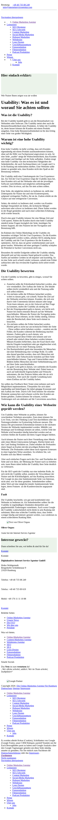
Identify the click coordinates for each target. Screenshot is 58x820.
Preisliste (11, 627)
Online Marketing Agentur (18, 693)
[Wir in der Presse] (4, 2)
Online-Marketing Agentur (18, 617)
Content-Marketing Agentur (19, 639)
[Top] (2, 815)
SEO (9, 644)
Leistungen (12, 695)
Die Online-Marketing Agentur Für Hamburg (37, 686)
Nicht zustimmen (8, 758)
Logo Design (18, 713)
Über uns (11, 731)
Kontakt (4, 551)
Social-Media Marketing (23, 705)
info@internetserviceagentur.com (17, 7)
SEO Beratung (18, 698)
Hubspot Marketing (21, 708)
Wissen (10, 728)
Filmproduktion (14, 654)
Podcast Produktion (15, 657)
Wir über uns (12, 625)
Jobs (14, 733)
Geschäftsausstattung (21, 715)
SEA (9, 647)
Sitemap (16, 688)
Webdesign (17, 710)
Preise (9, 725)
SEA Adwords (18, 700)
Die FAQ (11, 622)
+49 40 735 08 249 (21, 5)
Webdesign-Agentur (16, 642)
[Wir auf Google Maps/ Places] (2, 2)
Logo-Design (13, 649)
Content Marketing (20, 703)
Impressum (25, 688)
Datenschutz (6, 688)
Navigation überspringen (12, 17)
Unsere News (13, 620)
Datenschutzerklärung (11, 753)
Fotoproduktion (14, 652)
